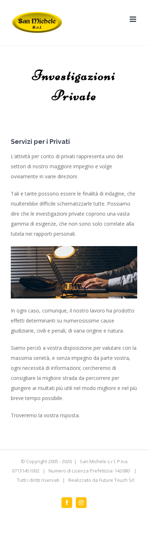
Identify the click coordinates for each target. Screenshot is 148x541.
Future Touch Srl (116, 480)
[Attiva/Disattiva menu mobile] (133, 19)
